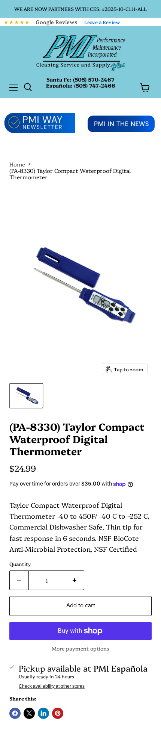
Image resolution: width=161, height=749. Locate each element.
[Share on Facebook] (15, 713)
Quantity (20, 564)
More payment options (80, 648)
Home (17, 164)
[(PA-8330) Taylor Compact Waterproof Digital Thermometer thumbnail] (26, 396)
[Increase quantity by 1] (74, 580)
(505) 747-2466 (94, 85)
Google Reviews (56, 22)
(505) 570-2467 (94, 79)
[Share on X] (29, 713)
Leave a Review (102, 21)
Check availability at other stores (52, 686)
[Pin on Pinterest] (57, 713)
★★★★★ (17, 22)
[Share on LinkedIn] (43, 713)
